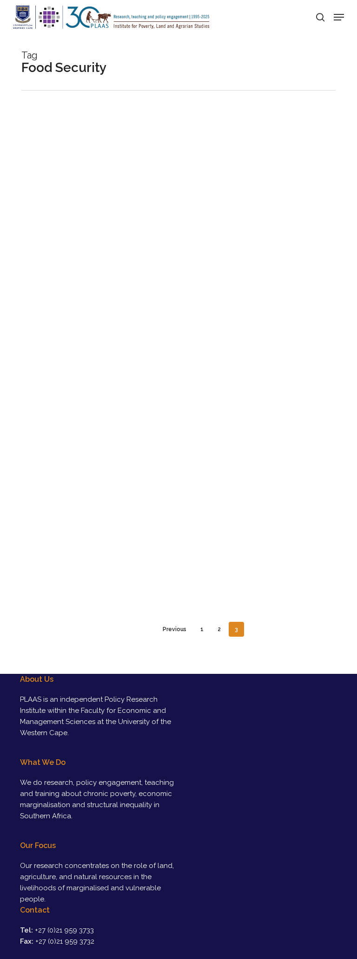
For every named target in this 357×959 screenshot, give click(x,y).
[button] (339, 17)
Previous (174, 629)
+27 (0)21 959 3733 (64, 930)
